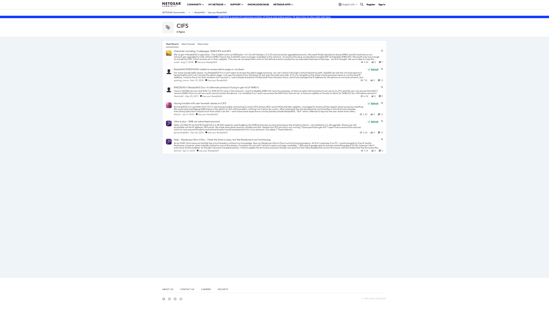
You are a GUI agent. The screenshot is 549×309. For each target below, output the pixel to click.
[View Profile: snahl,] (169, 53)
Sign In (381, 4)
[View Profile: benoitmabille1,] (169, 123)
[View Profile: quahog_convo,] (169, 71)
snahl (176, 62)
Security (223, 289)
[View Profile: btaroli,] (169, 105)
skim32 (177, 150)
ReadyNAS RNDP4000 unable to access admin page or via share (209, 69)
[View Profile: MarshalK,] (169, 89)
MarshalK (179, 96)
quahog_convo (181, 80)
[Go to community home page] (171, 4)
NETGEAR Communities (173, 12)
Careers (206, 289)
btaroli (177, 114)
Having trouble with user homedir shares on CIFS (200, 103)
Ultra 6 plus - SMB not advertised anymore (197, 121)
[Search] (362, 4)
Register (371, 4)
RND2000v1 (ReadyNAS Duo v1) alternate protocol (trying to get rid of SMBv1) (216, 87)
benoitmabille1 (181, 132)
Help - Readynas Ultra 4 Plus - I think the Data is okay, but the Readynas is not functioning (222, 139)
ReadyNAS (199, 12)
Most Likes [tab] (203, 43)
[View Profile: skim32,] (169, 141)
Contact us (187, 289)
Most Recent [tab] (172, 43)
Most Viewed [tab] (188, 43)
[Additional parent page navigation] (189, 12)
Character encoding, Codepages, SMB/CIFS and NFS (202, 51)
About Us (167, 289)
